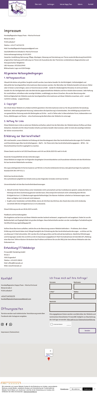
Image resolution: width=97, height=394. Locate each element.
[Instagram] (2, 324)
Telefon (76, 291)
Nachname (77, 282)
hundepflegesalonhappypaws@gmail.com (23, 48)
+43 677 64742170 (8, 296)
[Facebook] (6, 324)
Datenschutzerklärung (30, 392)
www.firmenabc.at (15, 266)
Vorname (53, 282)
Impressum (5, 332)
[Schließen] (95, 389)
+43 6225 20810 (16, 260)
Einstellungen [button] (64, 389)
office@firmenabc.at (15, 263)
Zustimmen (87, 389)
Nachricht (53, 301)
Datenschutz (14, 332)
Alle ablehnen (76, 389)
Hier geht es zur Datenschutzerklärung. (81, 320)
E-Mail (52, 291)
